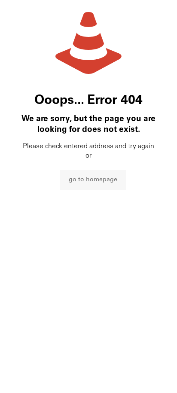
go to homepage (93, 180)
